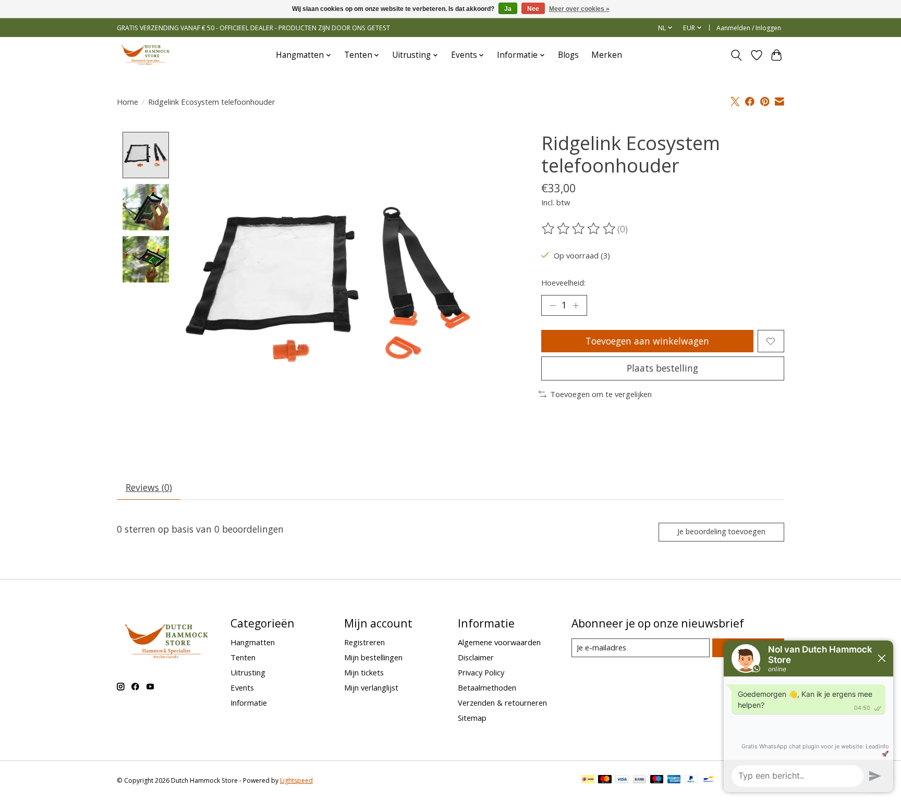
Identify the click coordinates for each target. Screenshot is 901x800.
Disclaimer (476, 657)
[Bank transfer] (640, 780)
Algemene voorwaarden (499, 642)
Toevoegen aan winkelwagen (647, 341)
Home (127, 101)
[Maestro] (657, 780)
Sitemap (472, 717)
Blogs (568, 55)
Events (242, 687)
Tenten (242, 657)
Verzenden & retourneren (502, 702)
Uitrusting (247, 672)
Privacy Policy (481, 672)
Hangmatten (252, 642)
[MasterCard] (605, 780)
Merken (606, 55)
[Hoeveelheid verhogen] (575, 305)
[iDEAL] (587, 780)
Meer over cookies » (579, 9)
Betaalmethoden (487, 687)
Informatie (248, 702)
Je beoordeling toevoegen (721, 531)
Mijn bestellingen (373, 657)
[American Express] (674, 780)
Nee (533, 9)
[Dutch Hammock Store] (145, 55)
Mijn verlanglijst (371, 687)
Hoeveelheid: (563, 282)
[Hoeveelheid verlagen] (552, 305)
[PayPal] (691, 780)
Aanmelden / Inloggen (748, 27)
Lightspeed (296, 780)
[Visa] (622, 780)
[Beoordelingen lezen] (579, 229)
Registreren (364, 642)
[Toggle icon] (736, 55)
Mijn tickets (364, 672)
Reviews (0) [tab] (149, 487)
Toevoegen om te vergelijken (601, 394)
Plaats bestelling (662, 368)
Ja (508, 9)
